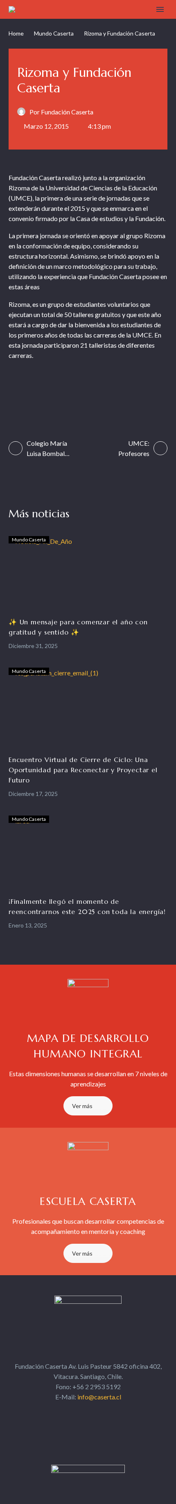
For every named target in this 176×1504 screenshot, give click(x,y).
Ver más (82, 1105)
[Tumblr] (62, 388)
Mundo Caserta (54, 33)
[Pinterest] (46, 388)
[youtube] (110, 1412)
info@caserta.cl (99, 1397)
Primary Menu (160, 9)
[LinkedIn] (78, 388)
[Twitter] (30, 388)
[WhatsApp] (126, 388)
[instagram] (95, 1412)
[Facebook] (14, 388)
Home (16, 33)
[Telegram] (110, 388)
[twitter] (80, 1412)
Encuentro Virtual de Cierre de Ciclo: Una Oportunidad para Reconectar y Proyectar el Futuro (83, 769)
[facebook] (66, 1412)
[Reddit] (94, 388)
